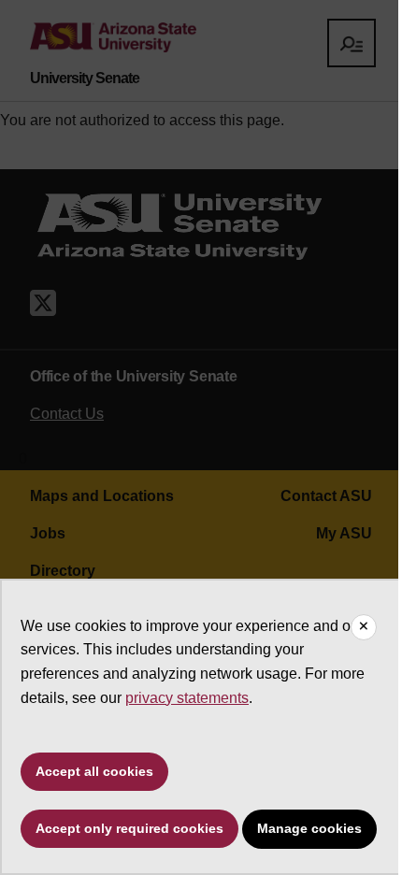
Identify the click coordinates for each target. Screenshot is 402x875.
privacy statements (187, 698)
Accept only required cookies (129, 828)
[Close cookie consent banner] (364, 627)
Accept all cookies (94, 771)
